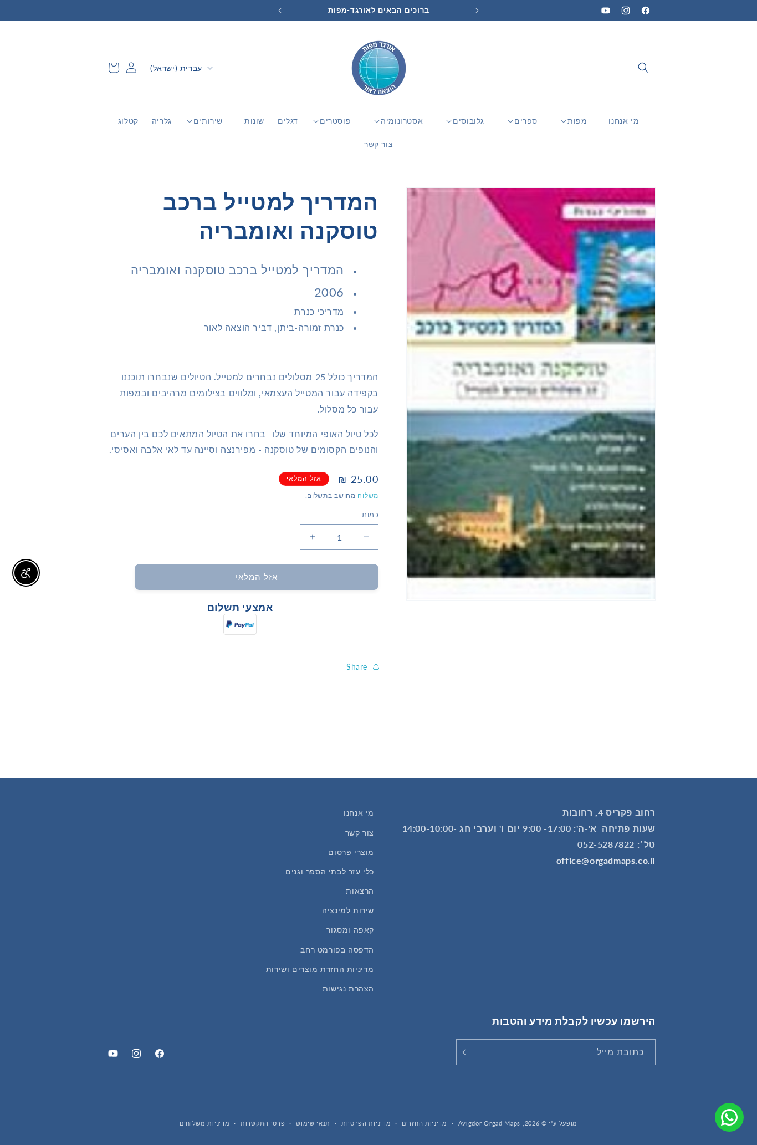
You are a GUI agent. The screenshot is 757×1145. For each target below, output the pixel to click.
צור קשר (359, 832)
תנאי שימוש (313, 1123)
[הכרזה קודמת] (477, 10)
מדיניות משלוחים (205, 1123)
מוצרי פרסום (351, 852)
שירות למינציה (348, 910)
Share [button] (356, 666)
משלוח (367, 495)
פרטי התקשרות (263, 1123)
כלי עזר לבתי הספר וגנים (329, 871)
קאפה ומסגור (350, 929)
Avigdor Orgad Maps (489, 1123)
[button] (643, 67)
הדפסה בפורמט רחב (337, 949)
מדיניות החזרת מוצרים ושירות (320, 969)
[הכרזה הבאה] (280, 10)
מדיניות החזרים (424, 1123)
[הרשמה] (468, 1052)
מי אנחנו (359, 812)
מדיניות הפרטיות (366, 1123)
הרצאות (360, 890)
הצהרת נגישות (348, 988)
